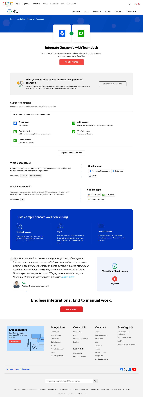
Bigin (18, 4)
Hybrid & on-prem (124, 337)
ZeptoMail (26, 4)
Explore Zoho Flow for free (71, 153)
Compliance (32, 389)
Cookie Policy (105, 389)
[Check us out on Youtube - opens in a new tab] (134, 369)
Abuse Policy (126, 389)
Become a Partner (79, 356)
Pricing (107, 11)
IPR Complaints (42, 389)
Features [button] (75, 11)
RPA (62, 4)
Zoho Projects (56, 342)
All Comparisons (101, 359)
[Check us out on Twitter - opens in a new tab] (125, 369)
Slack (53, 352)
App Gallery (21, 19)
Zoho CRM (55, 332)
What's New (77, 332)
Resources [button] (130, 11)
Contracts (54, 4)
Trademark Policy (94, 389)
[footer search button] (95, 381)
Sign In (137, 4)
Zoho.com (8, 4)
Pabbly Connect (101, 352)
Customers (118, 11)
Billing (45, 4)
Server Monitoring (35, 176)
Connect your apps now (112, 84)
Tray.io (97, 349)
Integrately (99, 356)
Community (77, 353)
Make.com (99, 338)
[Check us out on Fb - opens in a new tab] (121, 369)
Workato (98, 345)
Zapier (97, 332)
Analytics (36, 4)
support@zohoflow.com (20, 369)
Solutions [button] (95, 11)
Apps (86, 11)
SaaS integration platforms (123, 333)
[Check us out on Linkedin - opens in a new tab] (129, 369)
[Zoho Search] (129, 4)
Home (12, 19)
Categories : (14, 176)
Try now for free (71, 62)
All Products (71, 4)
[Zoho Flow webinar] (25, 338)
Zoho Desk (55, 338)
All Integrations (57, 356)
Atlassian (24, 176)
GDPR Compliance (116, 389)
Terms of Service (63, 389)
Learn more (68, 277)
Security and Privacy (80, 338)
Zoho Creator (56, 335)
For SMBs (120, 341)
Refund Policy (84, 389)
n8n (96, 342)
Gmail (53, 345)
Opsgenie (30, 19)
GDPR (75, 335)
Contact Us (17, 389)
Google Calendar (57, 349)
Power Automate (101, 335)
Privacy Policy (74, 389)
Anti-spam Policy (52, 389)
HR (23, 199)
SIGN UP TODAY (71, 309)
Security (24, 389)
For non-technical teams (126, 344)
